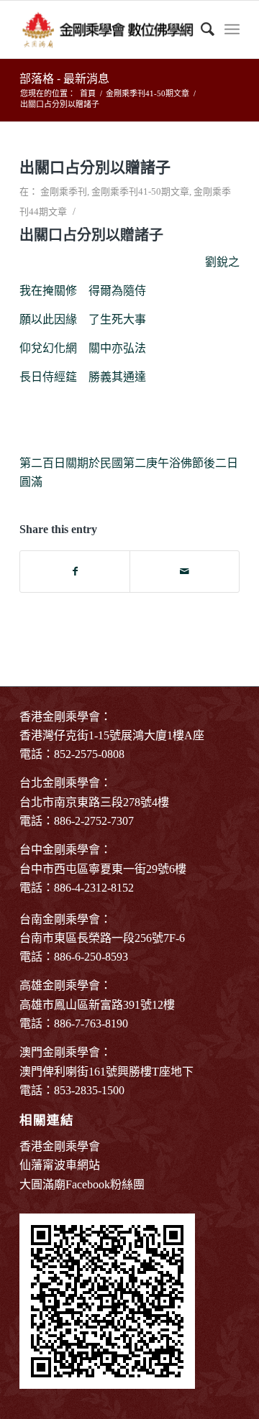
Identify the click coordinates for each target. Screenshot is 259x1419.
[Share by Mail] (184, 571)
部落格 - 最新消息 (64, 79)
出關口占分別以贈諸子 (95, 167)
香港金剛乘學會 (59, 1146)
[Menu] (232, 29)
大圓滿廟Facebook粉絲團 (82, 1184)
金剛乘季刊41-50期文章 (140, 191)
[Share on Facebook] (75, 571)
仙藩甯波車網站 (59, 1165)
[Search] (200, 29)
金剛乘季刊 (63, 191)
